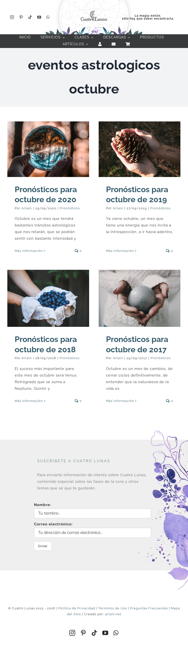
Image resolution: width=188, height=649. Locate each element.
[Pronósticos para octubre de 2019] (139, 149)
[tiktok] (30, 17)
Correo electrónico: (53, 524)
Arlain (27, 208)
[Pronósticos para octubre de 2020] (48, 149)
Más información (29, 251)
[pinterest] (21, 17)
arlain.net (113, 614)
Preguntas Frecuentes (149, 608)
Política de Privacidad (76, 608)
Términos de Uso (112, 608)
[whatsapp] (48, 17)
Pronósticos (70, 208)
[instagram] (12, 17)
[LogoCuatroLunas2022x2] (93, 10)
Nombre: (42, 505)
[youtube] (39, 17)
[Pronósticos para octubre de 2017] (139, 298)
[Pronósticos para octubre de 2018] (48, 298)
